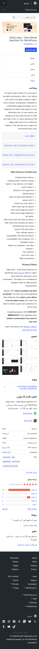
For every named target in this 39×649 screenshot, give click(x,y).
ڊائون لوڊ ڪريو (30, 50)
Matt (34, 599)
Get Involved (13, 576)
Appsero (21, 273)
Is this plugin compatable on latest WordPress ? (27, 387)
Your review (32, 509)
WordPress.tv (30, 588)
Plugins (15, 565)
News (34, 562)
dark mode (6, 457)
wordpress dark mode (10, 466)
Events (15, 580)
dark (13, 457)
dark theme (16, 461)
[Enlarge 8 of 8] (16, 369)
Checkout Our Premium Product (19, 145)
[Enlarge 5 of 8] (16, 342)
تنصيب (32, 69)
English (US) (6, 452)
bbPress (32, 603)
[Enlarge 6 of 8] (16, 352)
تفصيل (32, 58)
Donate (14, 584)
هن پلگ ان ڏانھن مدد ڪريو (27, 544)
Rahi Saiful (28, 421)
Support (34, 580)
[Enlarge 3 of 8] (34, 360)
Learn (34, 576)
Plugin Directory (31, 10)
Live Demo (30, 136)
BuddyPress (31, 606)
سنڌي (30, 616)
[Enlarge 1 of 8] (34, 342)
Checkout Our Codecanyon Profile (18, 164)
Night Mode (7, 461)
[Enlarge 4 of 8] (34, 368)
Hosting (34, 565)
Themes (15, 562)
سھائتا (32, 80)
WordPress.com (29, 595)
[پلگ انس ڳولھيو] (14, 17)
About (34, 558)
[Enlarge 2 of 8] (34, 351)
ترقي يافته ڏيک (31, 472)
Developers (32, 584)
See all (4, 509)
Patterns (15, 569)
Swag (15, 588)
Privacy (34, 569)
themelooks (28, 44)
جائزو (33, 64)
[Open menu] (3, 3)
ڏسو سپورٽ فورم (30, 525)
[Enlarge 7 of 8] (16, 361)
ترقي (33, 75)
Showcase (14, 558)
